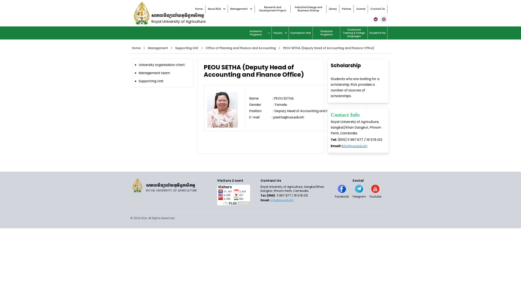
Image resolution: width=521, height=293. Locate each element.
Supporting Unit (186, 48)
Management (239, 9)
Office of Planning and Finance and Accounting (241, 48)
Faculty (277, 33)
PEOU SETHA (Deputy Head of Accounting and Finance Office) (328, 48)
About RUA (214, 9)
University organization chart (162, 64)
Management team (154, 73)
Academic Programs (256, 33)
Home (136, 48)
